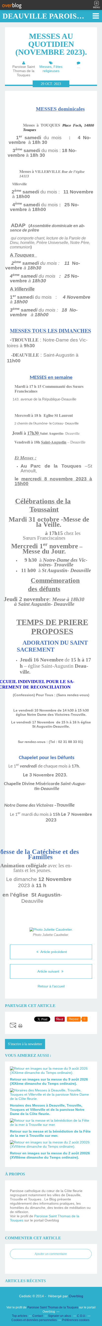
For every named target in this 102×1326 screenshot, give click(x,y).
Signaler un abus (60, 1316)
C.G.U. (81, 1316)
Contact (37, 1316)
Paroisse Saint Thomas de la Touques (52, 1307)
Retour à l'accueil (51, 986)
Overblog (76, 1296)
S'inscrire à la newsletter (25, 1044)
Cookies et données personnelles (34, 1320)
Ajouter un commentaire (51, 1254)
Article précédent (53, 952)
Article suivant (48, 971)
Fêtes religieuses (53, 69)
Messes (45, 67)
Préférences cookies (75, 1320)
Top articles (19, 1316)
